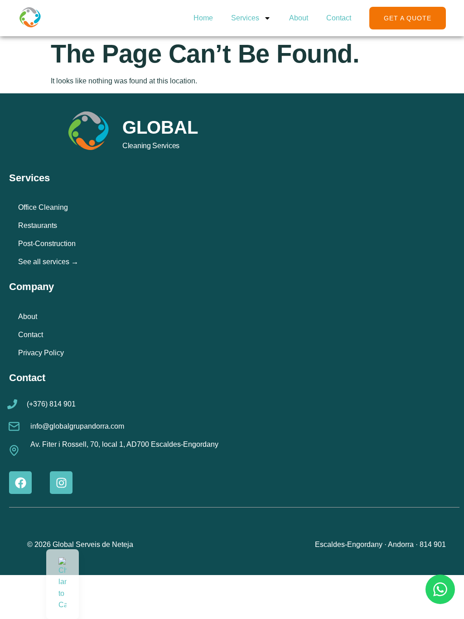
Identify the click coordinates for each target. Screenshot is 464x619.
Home (203, 18)
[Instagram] (61, 482)
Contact (338, 18)
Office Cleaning (43, 207)
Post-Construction (47, 243)
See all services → (48, 262)
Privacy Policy (41, 353)
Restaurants (37, 225)
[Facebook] (20, 482)
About (298, 18)
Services (245, 18)
